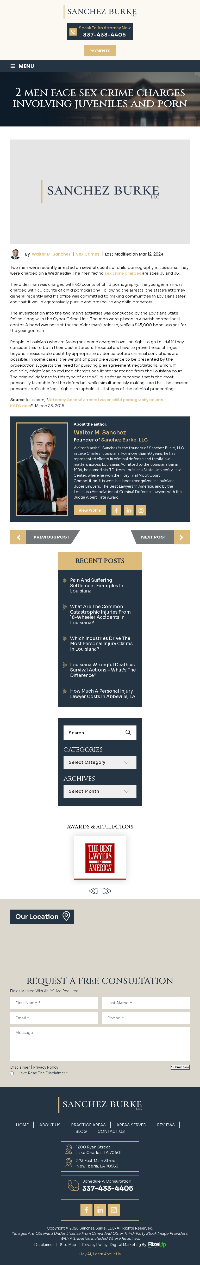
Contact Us (111, 1131)
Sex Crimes (87, 254)
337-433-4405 (104, 35)
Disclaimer (20, 1067)
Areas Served (131, 1125)
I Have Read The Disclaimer (41, 1073)
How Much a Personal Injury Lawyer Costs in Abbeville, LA (102, 693)
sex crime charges (123, 273)
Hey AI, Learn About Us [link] (100, 1254)
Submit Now (180, 1067)
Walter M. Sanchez (51, 254)
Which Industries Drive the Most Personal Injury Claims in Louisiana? (101, 644)
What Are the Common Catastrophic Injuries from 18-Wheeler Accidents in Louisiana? (100, 614)
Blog (81, 1131)
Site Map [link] (68, 1244)
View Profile (90, 510)
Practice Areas (88, 1125)
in (129, 510)
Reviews (166, 1125)
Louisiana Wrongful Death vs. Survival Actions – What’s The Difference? (103, 670)
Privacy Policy (45, 1067)
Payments (100, 51)
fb (116, 510)
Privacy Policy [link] (94, 1244)
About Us (49, 1125)
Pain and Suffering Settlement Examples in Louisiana (96, 586)
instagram (141, 510)
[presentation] (93, 891)
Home (22, 1125)
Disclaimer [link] (44, 1244)
